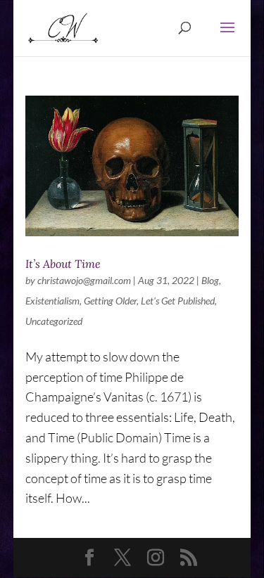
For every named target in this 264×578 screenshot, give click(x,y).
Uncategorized (53, 321)
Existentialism (52, 301)
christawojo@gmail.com (84, 280)
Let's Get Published (178, 301)
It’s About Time (63, 264)
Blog (210, 280)
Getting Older (110, 301)
